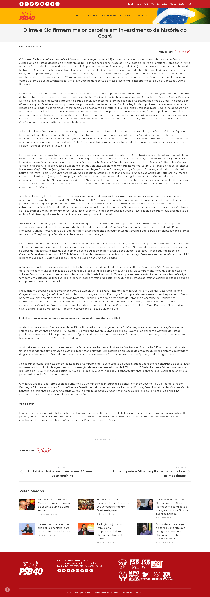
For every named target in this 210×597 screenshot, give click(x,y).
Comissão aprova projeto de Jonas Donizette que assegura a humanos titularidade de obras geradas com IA (171, 531)
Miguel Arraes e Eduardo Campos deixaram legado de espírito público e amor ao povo (54, 505)
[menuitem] (134, 4)
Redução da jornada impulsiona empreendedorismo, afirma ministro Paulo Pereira (110, 531)
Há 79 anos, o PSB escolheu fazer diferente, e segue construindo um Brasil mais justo (113, 505)
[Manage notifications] (7, 589)
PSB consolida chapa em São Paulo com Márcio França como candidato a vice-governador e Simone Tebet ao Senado (172, 506)
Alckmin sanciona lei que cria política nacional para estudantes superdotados (54, 528)
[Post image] (27, 504)
